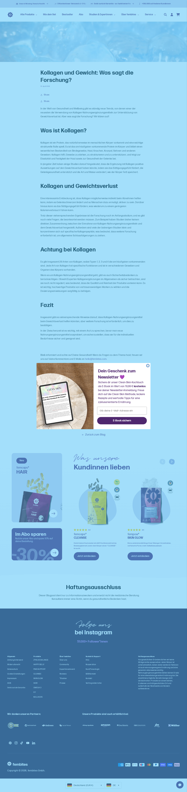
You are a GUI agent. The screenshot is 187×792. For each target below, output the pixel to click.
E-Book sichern (122, 420)
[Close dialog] (147, 365)
